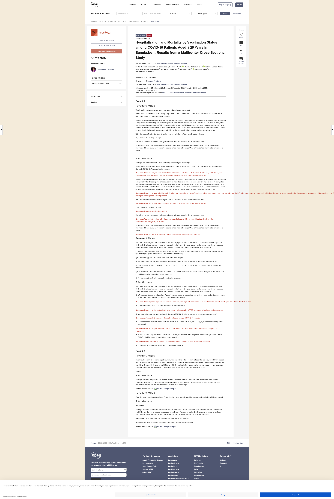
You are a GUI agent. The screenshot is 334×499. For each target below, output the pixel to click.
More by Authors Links (100, 83)
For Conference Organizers (178, 478)
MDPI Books (198, 463)
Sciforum (197, 460)
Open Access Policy (149, 466)
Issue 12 (121, 21)
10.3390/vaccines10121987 (137, 21)
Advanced (237, 13)
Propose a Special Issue (106, 51)
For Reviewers (173, 463)
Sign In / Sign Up (225, 5)
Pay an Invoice (147, 463)
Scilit (196, 469)
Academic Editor (98, 63)
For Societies (173, 475)
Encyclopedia (199, 475)
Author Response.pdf (166, 388)
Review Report (154, 21)
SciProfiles (198, 472)
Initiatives (188, 4)
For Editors (172, 466)
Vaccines (102, 21)
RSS (228, 443)
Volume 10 (112, 21)
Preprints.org (199, 466)
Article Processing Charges (152, 460)
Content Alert (238, 443)
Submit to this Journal (106, 40)
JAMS (196, 478)
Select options (97, 470)
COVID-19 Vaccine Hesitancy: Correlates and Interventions (184, 92)
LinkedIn (223, 460)
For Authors (172, 460)
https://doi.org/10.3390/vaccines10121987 (172, 63)
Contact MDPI (147, 469)
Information (156, 4)
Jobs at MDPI (147, 472)
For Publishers (173, 472)
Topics (143, 4)
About (199, 4)
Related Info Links (98, 77)
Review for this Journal (107, 46)
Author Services (172, 4)
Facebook (223, 463)
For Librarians (173, 469)
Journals (132, 4)
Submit (239, 5)
